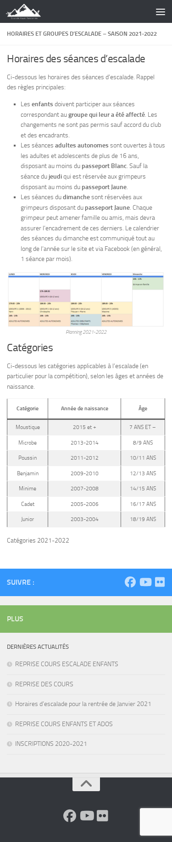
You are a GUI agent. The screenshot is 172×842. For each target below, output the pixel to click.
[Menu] (160, 11)
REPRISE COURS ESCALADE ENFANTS (66, 664)
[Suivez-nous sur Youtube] (144, 581)
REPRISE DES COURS (44, 684)
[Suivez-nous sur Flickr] (159, 581)
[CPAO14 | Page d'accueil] (29, 11)
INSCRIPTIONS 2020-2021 (51, 744)
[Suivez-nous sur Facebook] (130, 581)
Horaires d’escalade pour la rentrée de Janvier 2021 (83, 704)
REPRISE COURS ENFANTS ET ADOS (64, 724)
